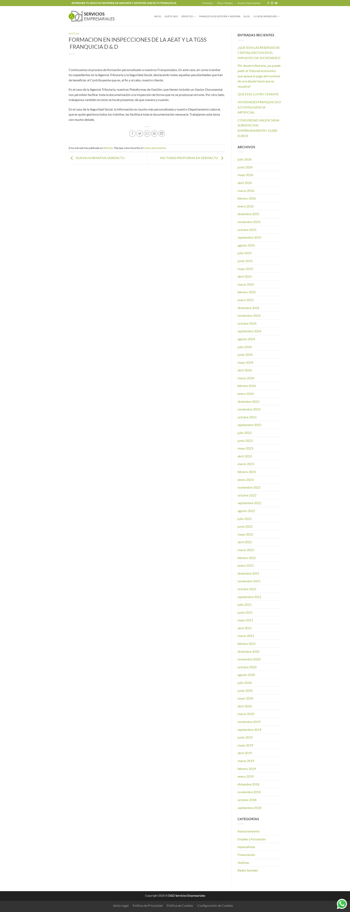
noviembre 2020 (249, 659)
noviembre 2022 (249, 487)
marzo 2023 (246, 464)
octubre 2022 (247, 495)
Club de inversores (265, 16)
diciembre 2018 (248, 784)
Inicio (157, 16)
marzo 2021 (246, 636)
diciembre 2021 (248, 573)
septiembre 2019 (249, 729)
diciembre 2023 (248, 401)
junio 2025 (245, 261)
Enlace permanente (154, 148)
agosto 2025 (246, 245)
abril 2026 (245, 183)
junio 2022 (245, 526)
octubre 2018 (247, 800)
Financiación (246, 855)
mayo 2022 (245, 534)
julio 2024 (245, 347)
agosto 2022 (246, 511)
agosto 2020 (246, 675)
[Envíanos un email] (276, 3)
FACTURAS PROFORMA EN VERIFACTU (189, 158)
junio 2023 (245, 440)
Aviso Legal (121, 905)
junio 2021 (245, 612)
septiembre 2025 (249, 237)
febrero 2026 (247, 198)
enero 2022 (246, 565)
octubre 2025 (247, 230)
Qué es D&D (171, 16)
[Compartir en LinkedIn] (161, 133)
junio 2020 (245, 690)
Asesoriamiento (249, 831)
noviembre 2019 (249, 722)
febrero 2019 (247, 769)
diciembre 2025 (248, 214)
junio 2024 (245, 354)
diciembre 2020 (248, 651)
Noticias (74, 33)
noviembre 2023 (249, 409)
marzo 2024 (246, 378)
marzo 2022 (246, 550)
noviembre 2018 (249, 792)
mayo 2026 (245, 175)
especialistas (246, 847)
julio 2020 (245, 683)
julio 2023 (245, 433)
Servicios (187, 16)
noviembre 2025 (249, 222)
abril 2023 (245, 456)
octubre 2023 (247, 417)
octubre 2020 (247, 667)
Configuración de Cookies (215, 905)
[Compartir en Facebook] (132, 133)
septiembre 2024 (249, 331)
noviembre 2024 (249, 315)
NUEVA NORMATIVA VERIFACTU (100, 158)
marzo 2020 (246, 714)
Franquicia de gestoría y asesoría (219, 16)
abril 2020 (245, 706)
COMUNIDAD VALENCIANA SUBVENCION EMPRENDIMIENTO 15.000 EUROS (258, 128)
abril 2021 (245, 628)
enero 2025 (246, 300)
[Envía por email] (147, 133)
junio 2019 (245, 737)
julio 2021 (245, 604)
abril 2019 (245, 753)
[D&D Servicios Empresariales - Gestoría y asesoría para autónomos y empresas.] (92, 16)
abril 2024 (245, 370)
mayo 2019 (245, 745)
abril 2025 (245, 276)
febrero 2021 (247, 643)
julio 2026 (245, 159)
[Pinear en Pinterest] (154, 133)
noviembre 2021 (249, 581)
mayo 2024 (245, 362)
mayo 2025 (245, 269)
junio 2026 (245, 167)
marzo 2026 (246, 190)
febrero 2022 (247, 558)
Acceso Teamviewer (249, 3)
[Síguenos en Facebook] (268, 3)
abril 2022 (245, 542)
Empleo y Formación (252, 839)
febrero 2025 (247, 292)
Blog (247, 16)
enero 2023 (246, 480)
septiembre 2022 (249, 503)
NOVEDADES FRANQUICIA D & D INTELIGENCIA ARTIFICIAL (259, 107)
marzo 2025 (246, 284)
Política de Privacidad (148, 905)
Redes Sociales (248, 870)
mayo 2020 (245, 698)
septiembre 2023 (249, 425)
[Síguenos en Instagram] (272, 3)
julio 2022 (245, 519)
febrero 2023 (247, 472)
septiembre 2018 (249, 808)
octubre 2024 (247, 323)
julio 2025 (245, 253)
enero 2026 (246, 206)
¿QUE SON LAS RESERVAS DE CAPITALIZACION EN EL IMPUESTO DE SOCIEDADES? (259, 53)
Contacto (207, 3)
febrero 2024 (247, 386)
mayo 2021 (245, 620)
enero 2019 (246, 776)
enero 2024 (246, 393)
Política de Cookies (180, 905)
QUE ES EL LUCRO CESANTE (258, 94)
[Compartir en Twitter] (139, 133)
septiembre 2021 (249, 597)
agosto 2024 (246, 339)
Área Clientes (225, 3)
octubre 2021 (247, 589)
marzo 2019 (246, 761)
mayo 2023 (245, 448)
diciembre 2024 (248, 308)
